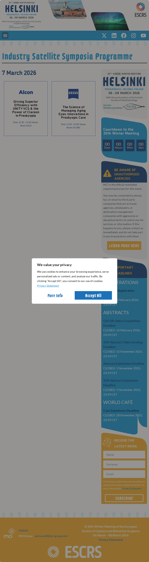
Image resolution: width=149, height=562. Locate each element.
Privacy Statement (48, 285)
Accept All (93, 295)
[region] (74, 281)
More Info (55, 295)
